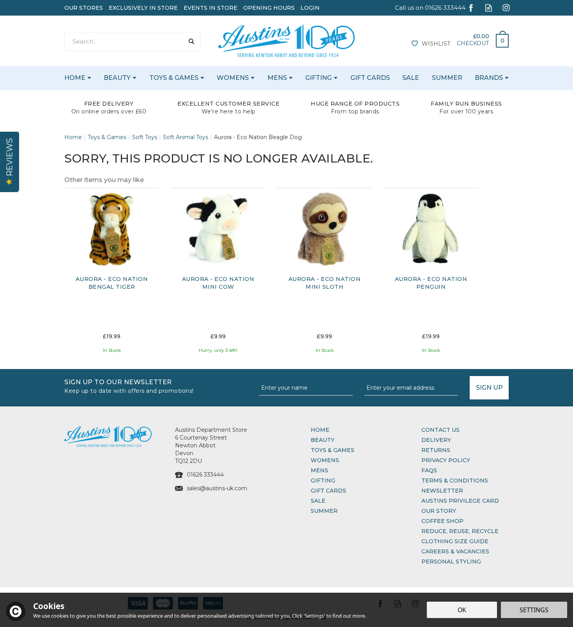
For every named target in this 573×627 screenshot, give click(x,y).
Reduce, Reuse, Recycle (460, 531)
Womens (325, 460)
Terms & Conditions (454, 480)
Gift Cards (328, 490)
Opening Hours (269, 7)
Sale (318, 500)
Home (320, 429)
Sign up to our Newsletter (129, 385)
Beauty (322, 439)
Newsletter (442, 490)
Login (310, 7)
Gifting (323, 480)
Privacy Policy (445, 460)
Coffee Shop (442, 521)
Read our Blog (488, 7)
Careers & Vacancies (455, 551)
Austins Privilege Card (460, 500)
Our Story (438, 510)
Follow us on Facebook (471, 7)
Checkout (473, 43)
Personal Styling (451, 561)
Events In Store (210, 7)
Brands (489, 77)
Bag (499, 39)
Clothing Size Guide (454, 541)
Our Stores (83, 7)
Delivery (436, 439)
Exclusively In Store (143, 7)
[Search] (191, 41)
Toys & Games (332, 450)
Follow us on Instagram (506, 7)
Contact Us (440, 429)
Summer (324, 510)
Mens (319, 470)
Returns (435, 450)
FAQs (429, 470)
